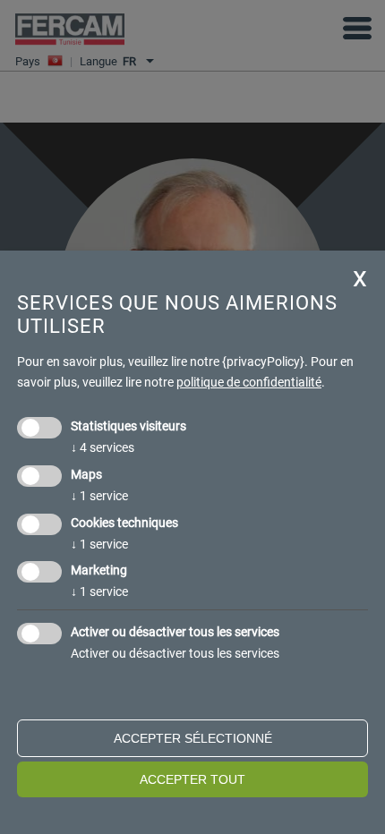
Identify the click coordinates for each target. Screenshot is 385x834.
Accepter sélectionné (193, 738)
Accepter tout (192, 779)
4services (102, 447)
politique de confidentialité (248, 382)
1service (99, 496)
